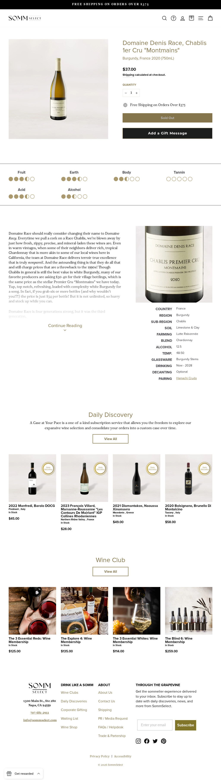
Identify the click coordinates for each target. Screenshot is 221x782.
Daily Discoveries (74, 701)
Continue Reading (65, 325)
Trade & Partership (112, 735)
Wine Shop (69, 727)
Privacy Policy (100, 756)
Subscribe (185, 725)
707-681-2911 (39, 712)
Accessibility (122, 756)
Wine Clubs (69, 692)
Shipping (128, 75)
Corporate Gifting (74, 709)
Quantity (129, 85)
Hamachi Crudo (186, 378)
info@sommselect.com (40, 720)
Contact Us (106, 701)
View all (110, 438)
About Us (105, 692)
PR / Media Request (113, 718)
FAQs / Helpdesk (110, 727)
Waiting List (69, 718)
